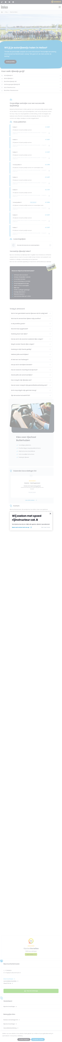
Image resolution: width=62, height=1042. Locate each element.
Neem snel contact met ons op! (20, 527)
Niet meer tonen (45, 527)
